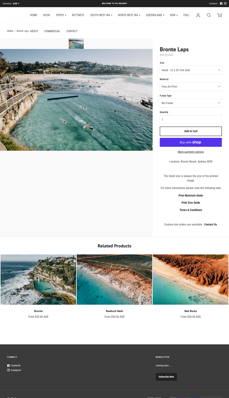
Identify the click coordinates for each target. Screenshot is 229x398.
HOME (33, 15)
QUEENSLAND (154, 15)
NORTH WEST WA (128, 15)
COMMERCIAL (52, 31)
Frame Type (166, 95)
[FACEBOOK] (220, 4)
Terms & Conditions (191, 210)
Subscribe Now (166, 376)
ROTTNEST (78, 15)
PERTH (60, 15)
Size (162, 62)
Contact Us (210, 224)
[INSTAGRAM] (224, 4)
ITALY (186, 15)
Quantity (164, 112)
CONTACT (71, 31)
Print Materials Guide (191, 195)
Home (10, 31)
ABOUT (34, 31)
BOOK (46, 15)
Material (164, 79)
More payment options (191, 152)
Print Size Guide (191, 202)
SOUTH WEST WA (100, 15)
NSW (173, 15)
